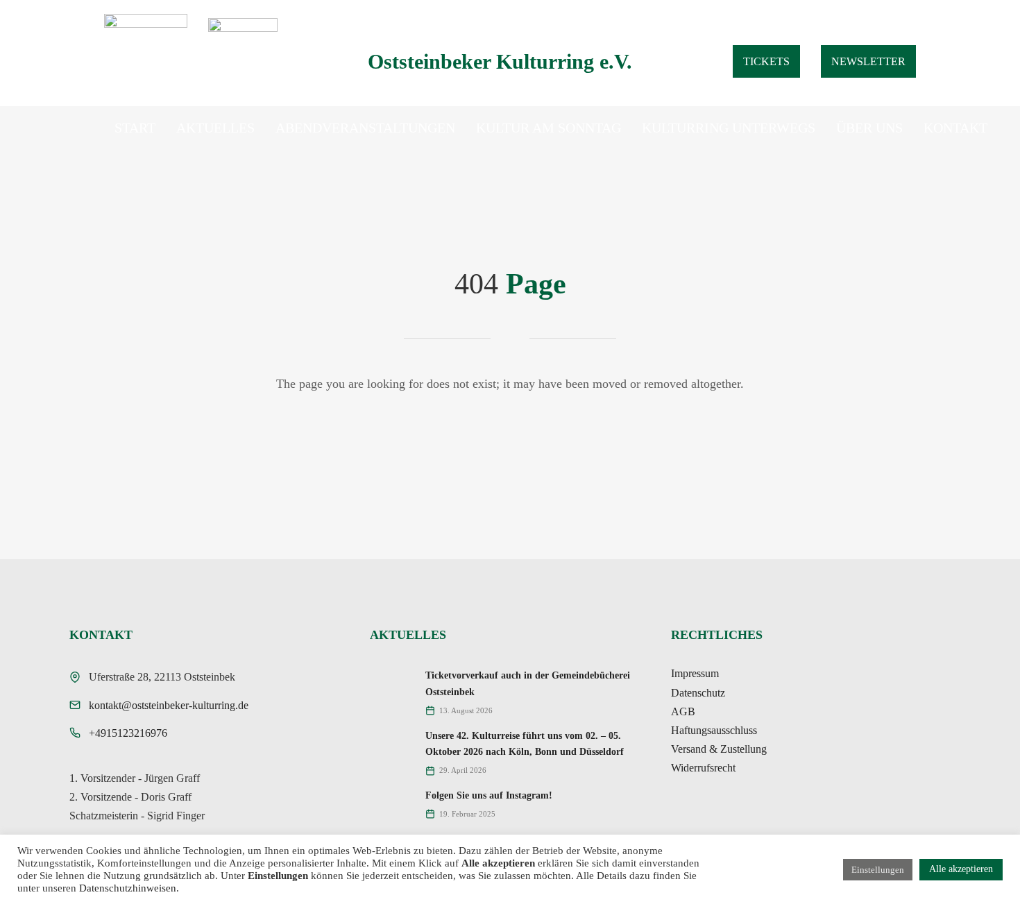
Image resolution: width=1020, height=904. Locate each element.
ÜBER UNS (869, 127)
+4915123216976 (128, 733)
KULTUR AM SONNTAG (548, 127)
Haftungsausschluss (714, 730)
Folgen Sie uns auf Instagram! (488, 795)
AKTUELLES (215, 127)
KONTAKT (955, 127)
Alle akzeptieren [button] (961, 869)
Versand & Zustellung (719, 749)
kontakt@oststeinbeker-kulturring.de (168, 705)
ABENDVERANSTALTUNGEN (365, 127)
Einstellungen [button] (877, 869)
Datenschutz (698, 693)
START (134, 127)
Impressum (695, 673)
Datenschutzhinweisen (127, 888)
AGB (683, 711)
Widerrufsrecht (703, 768)
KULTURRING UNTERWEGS (728, 127)
